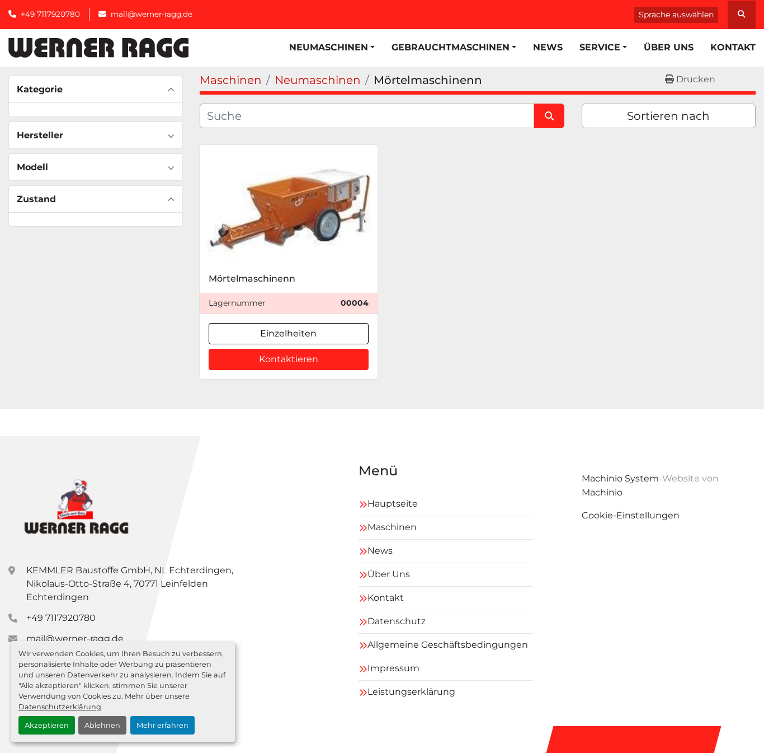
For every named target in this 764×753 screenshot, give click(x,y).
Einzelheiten (288, 333)
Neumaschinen (328, 47)
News (548, 47)
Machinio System (620, 478)
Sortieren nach (668, 116)
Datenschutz (396, 621)
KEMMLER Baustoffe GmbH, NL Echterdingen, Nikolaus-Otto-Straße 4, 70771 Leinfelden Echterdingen (129, 583)
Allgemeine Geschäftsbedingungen (447, 644)
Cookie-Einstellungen (631, 515)
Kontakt (733, 47)
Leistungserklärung (411, 691)
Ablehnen (102, 725)
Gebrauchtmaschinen (451, 47)
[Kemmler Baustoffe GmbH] (75, 505)
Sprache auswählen (676, 15)
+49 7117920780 (50, 14)
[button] (332, 47)
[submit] (549, 116)
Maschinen (392, 527)
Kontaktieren (288, 359)
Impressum (393, 668)
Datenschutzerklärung (59, 707)
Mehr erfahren (162, 725)
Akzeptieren (47, 725)
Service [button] (599, 47)
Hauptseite (392, 503)
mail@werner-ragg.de (151, 14)
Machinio (602, 492)
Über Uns (669, 47)
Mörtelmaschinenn (252, 278)
